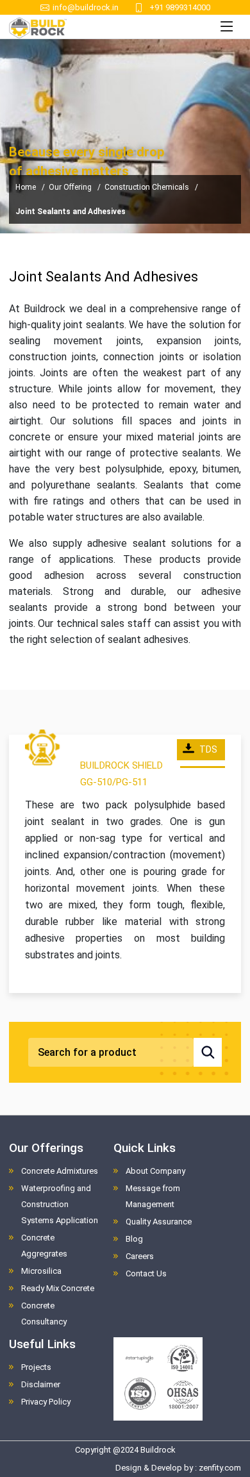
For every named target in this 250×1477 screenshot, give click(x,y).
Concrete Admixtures (59, 1171)
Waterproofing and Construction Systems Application (59, 1204)
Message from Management (153, 1196)
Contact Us (146, 1273)
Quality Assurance (159, 1221)
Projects (36, 1367)
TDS (208, 749)
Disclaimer (40, 1384)
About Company (155, 1171)
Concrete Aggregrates (44, 1245)
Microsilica (41, 1271)
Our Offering (70, 187)
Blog (134, 1239)
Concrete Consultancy (44, 1313)
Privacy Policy (46, 1401)
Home (25, 187)
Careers (140, 1256)
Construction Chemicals (146, 187)
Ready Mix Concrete (57, 1288)
